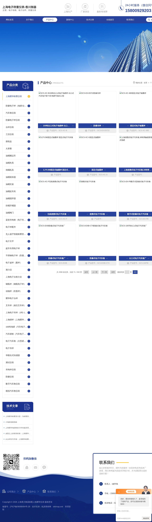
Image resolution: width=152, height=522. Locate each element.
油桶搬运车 (11, 156)
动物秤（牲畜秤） (14, 291)
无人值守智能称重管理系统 (18, 234)
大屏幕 (9, 148)
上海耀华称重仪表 (14, 96)
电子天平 (10, 241)
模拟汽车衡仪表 (13, 391)
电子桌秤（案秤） (14, 263)
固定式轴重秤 (97, 170)
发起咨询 (146, 518)
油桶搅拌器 (11, 198)
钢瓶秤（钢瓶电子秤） (16, 284)
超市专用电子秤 (13, 248)
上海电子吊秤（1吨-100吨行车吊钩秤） (18, 312)
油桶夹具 (10, 163)
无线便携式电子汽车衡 (56, 214)
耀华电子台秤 (12, 298)
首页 (145, 83)
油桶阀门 (10, 213)
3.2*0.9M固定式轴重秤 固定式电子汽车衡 (57, 170)
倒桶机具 (10, 170)
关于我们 (30, 20)
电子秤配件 (11, 227)
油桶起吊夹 (11, 191)
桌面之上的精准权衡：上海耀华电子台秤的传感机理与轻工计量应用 (18, 433)
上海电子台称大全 (14, 277)
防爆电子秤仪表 (13, 120)
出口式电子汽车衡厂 (137, 258)
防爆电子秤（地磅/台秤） (17, 106)
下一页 (104, 272)
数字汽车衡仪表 (13, 384)
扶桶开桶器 (11, 205)
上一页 (94, 272)
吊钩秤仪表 (11, 369)
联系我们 (130, 20)
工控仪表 (10, 134)
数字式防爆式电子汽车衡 (137, 214)
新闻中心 (70, 20)
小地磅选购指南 (11, 422)
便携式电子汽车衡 (97, 214)
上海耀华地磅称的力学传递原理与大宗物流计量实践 (18, 428)
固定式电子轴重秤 (137, 126)
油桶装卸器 (11, 177)
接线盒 (9, 141)
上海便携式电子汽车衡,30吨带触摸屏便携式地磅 (138, 170)
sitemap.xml (58, 507)
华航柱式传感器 (13, 355)
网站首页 (10, 20)
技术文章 (90, 20)
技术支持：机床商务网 (41, 507)
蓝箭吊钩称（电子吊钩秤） (18, 220)
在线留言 (110, 20)
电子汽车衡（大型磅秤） (17, 341)
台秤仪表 (10, 127)
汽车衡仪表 (11, 113)
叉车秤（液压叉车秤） (16, 305)
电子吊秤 (10, 348)
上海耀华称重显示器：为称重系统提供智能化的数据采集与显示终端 (18, 416)
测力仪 (9, 270)
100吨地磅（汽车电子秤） (17, 327)
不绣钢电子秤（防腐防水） (18, 255)
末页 (113, 272)
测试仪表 (10, 362)
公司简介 (11, 492)
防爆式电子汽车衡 (97, 258)
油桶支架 (10, 184)
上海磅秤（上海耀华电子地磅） (18, 320)
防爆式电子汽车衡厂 (56, 258)
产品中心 (50, 20)
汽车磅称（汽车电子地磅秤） (18, 334)
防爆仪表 (10, 377)
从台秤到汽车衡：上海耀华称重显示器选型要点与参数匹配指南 (18, 439)
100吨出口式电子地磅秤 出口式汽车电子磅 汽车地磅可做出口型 (57, 126)
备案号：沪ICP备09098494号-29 (16, 507)
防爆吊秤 (97, 126)
